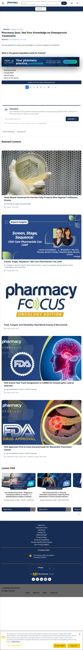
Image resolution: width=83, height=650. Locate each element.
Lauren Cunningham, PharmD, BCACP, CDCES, (57, 265)
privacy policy (42, 123)
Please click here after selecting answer (41, 82)
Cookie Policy (15, 642)
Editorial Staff (41, 535)
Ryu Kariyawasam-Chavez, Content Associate (21, 389)
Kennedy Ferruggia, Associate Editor (18, 204)
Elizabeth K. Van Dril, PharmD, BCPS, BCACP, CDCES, (23, 265)
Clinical (39, 9)
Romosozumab (10, 70)
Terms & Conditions (41, 540)
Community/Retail (8, 132)
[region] (41, 640)
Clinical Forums (41, 528)
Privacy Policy (41, 537)
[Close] (80, 634)
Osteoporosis (21, 132)
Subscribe (71, 119)
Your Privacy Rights (41, 544)
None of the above (11, 78)
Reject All (74, 646)
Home (28, 593)
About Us (41, 525)
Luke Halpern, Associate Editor (15, 267)
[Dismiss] (77, 59)
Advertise (41, 530)
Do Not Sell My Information (41, 542)
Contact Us (41, 532)
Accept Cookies (60, 646)
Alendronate (9, 75)
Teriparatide (8, 73)
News (45, 593)
